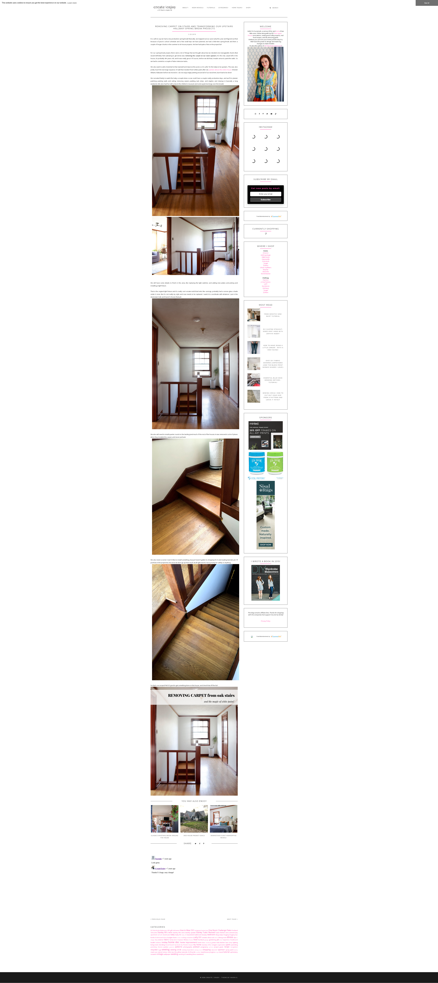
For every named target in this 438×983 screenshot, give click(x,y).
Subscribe (266, 200)
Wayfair (265, 270)
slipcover (214, 950)
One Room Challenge (217, 930)
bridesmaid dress (161, 937)
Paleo (229, 930)
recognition (234, 947)
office (209, 945)
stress (165, 952)
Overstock (265, 261)
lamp (230, 942)
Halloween (176, 930)
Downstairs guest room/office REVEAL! (223, 837)
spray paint (230, 950)
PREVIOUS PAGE (158, 919)
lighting (235, 942)
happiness (226, 940)
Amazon (266, 253)
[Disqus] (194, 883)
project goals (218, 947)
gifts (217, 940)
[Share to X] (195, 843)
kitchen (222, 942)
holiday (165, 942)
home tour (201, 942)
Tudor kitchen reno (222, 933)
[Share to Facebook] (199, 843)
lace (227, 942)
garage (206, 940)
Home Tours (237, 7)
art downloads (165, 935)
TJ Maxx (265, 265)
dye (235, 937)
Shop (248, 7)
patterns (178, 947)
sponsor (221, 949)
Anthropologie (266, 255)
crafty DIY (197, 937)
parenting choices (157, 947)
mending (162, 945)
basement (190, 935)
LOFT (265, 284)
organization (221, 945)
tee (173, 952)
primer (211, 947)
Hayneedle (266, 259)
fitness (186, 940)
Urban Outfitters (265, 267)
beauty (204, 935)
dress (230, 937)
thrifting (190, 952)
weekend (200, 954)
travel (221, 952)
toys (217, 952)
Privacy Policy (265, 621)
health (153, 942)
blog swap (219, 935)
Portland (235, 930)
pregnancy (204, 947)
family (171, 940)
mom (277, 31)
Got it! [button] (426, 3)
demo (216, 937)
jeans (214, 942)
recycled (154, 949)
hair (221, 940)
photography (187, 947)
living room (154, 945)
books (153, 937)
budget (169, 937)
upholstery (234, 952)
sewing (165, 949)
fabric (166, 939)
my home (197, 944)
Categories (223, 7)
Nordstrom (265, 286)
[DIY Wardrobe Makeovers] (265, 600)
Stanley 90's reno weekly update (184, 933)
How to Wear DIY (187, 930)
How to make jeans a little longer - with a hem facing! (273, 348)
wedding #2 (182, 954)
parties (165, 947)
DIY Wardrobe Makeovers (159, 930)
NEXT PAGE (232, 919)
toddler (198, 952)
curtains (204, 937)
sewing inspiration (188, 950)
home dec (173, 942)
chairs (175, 937)
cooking (183, 937)
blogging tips (233, 935)
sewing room (198, 950)
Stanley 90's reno (165, 932)
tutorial (226, 952)
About (185, 7)
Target (265, 263)
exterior (160, 940)
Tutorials (211, 7)
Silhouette (154, 932)
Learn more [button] (72, 3)
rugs (159, 950)
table (169, 952)
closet (179, 937)
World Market (265, 274)
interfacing (209, 942)
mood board (169, 945)
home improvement (188, 942)
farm (175, 940)
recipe (226, 947)
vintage (160, 954)
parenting (234, 945)
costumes (189, 937)
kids (218, 942)
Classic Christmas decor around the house (164, 837)
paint (228, 944)
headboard (234, 940)
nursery (204, 945)
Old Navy (266, 288)
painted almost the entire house (220, 70)
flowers (191, 940)
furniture (201, 940)
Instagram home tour (201, 930)
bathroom (198, 935)
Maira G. (234, 977)
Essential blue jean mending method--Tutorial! (273, 380)
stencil (160, 952)
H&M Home (266, 257)
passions (171, 947)
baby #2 (178, 935)
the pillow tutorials (181, 952)
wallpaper (167, 954)
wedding (174, 954)
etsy (156, 940)
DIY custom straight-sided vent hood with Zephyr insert (273, 331)
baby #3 (184, 935)
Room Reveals (197, 7)
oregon (214, 945)
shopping (207, 949)
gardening (212, 940)
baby (173, 934)
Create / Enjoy (213, 977)
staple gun (154, 952)
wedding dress (191, 954)
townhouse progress (208, 952)
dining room (222, 937)
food (195, 939)
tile (194, 952)
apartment (154, 935)
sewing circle (175, 949)
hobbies (158, 942)
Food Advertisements (262, 216)
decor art (211, 937)
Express (266, 280)
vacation (153, 954)
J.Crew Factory (265, 282)
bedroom (211, 934)
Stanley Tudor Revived (205, 932)
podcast (196, 947)
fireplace (180, 940)
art (159, 935)
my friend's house (187, 945)
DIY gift (170, 930)
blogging (226, 935)
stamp (236, 950)
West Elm (266, 272)
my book (177, 945)
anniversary (233, 933)
